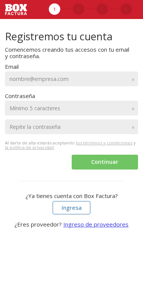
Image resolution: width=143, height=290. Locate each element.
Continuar (104, 161)
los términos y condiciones (104, 143)
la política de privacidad (29, 147)
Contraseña (20, 96)
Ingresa (71, 207)
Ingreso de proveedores (96, 224)
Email (12, 66)
